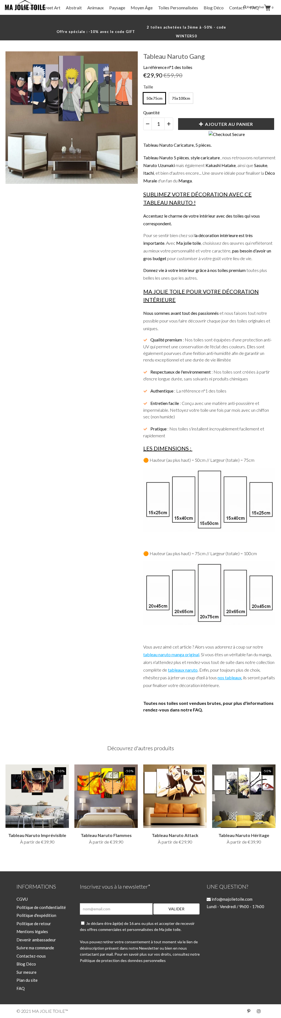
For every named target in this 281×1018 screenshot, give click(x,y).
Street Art (51, 7)
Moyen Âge (142, 7)
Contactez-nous (31, 955)
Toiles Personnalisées (178, 7)
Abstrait (74, 7)
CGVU (22, 899)
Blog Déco (214, 7)
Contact (237, 7)
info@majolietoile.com (231, 899)
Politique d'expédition (36, 915)
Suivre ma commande (35, 947)
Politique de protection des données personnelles (123, 960)
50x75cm (154, 98)
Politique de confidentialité (41, 907)
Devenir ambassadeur (36, 939)
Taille (148, 86)
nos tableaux (229, 677)
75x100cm (181, 98)
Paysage (117, 7)
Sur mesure (26, 972)
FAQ (254, 7)
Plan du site (27, 980)
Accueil (29, 7)
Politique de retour (33, 923)
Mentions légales (32, 931)
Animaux (95, 7)
